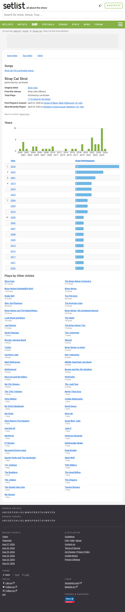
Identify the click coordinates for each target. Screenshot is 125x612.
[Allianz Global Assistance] (69, 599)
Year (13, 160)
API (4, 594)
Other (40, 55)
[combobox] (62, 14)
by (39, 99)
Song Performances (85, 160)
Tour (27, 55)
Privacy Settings (72, 559)
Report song (25, 114)
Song (12, 55)
